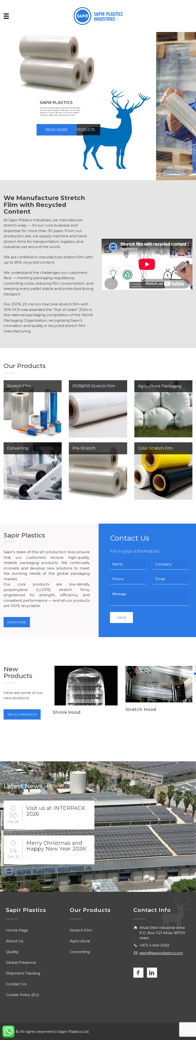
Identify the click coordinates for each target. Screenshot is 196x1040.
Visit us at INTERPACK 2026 (55, 811)
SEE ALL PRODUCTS (22, 714)
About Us (14, 941)
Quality (12, 951)
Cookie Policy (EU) (22, 994)
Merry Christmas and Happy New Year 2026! (56, 846)
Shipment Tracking (23, 973)
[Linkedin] (152, 973)
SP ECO (133, 723)
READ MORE (56, 130)
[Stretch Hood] (86, 684)
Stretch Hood (68, 709)
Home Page (17, 930)
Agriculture (80, 941)
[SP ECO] (158, 691)
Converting (80, 951)
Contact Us (16, 984)
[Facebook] (138, 973)
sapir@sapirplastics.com (161, 953)
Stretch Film (81, 930)
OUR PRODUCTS (80, 130)
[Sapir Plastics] (98, 15)
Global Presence (21, 962)
